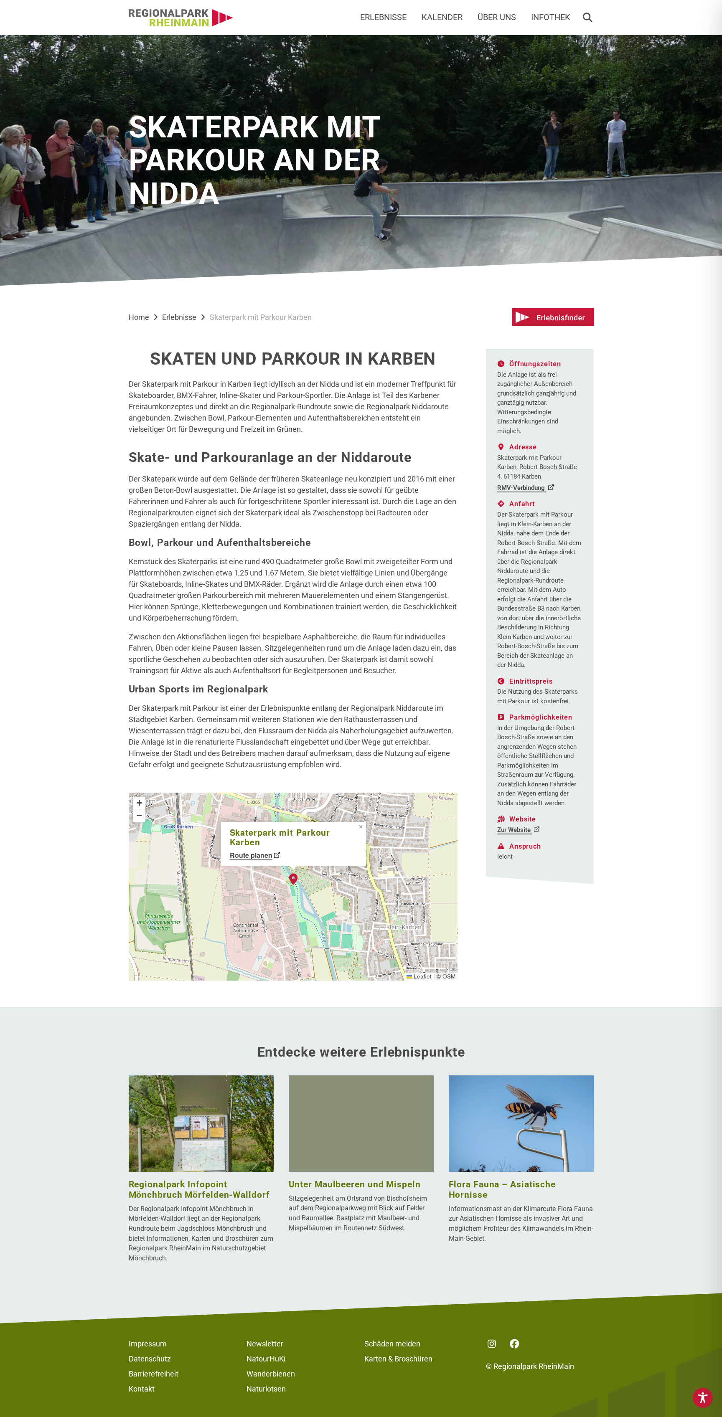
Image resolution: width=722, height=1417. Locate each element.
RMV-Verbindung (522, 488)
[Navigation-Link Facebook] (515, 1343)
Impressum (148, 1343)
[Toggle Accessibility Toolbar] (703, 1398)
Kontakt (142, 1388)
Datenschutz (150, 1358)
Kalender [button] (442, 17)
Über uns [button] (497, 17)
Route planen (251, 855)
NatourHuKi (266, 1358)
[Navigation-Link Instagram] (492, 1343)
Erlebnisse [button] (383, 17)
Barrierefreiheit (153, 1373)
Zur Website (514, 830)
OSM (448, 976)
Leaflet (422, 976)
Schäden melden (392, 1343)
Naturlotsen (266, 1388)
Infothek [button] (550, 17)
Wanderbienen (271, 1373)
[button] (587, 17)
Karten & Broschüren (398, 1358)
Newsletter (265, 1343)
